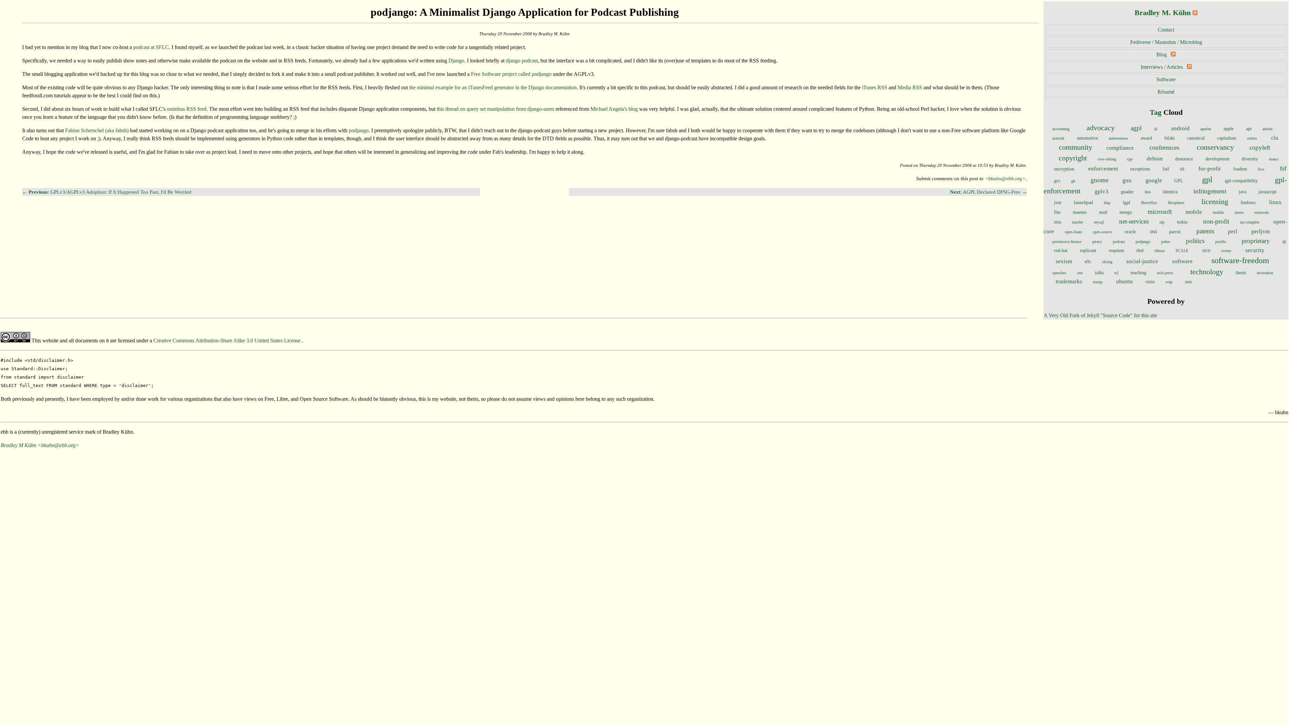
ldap (1107, 202)
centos (1252, 138)
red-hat (1060, 250)
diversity (1250, 158)
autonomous (1118, 138)
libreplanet (1176, 202)
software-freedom (1240, 260)
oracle (1130, 231)
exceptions (1140, 169)
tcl (1116, 273)
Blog (1161, 54)
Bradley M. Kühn (1163, 12)
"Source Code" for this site (1128, 315)
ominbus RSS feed (186, 109)
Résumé (1166, 92)
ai (1155, 128)
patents (1205, 231)
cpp (1130, 159)
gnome (1099, 180)
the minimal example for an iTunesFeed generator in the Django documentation (493, 87)
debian (1155, 158)
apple (1229, 128)
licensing (1214, 202)
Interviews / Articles (1162, 67)
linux (1275, 202)
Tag (1155, 112)
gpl (1207, 179)
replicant (1088, 250)
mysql (1099, 222)
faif (1165, 169)
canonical (1196, 138)
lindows (1248, 202)
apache (1205, 129)
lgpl (1126, 202)
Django (456, 60)
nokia (1182, 222)
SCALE (1182, 250)
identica (1170, 191)
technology (1206, 272)
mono (1239, 212)
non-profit (1216, 221)
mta (1057, 222)
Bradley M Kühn (18, 445)
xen (1188, 281)
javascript (1267, 191)
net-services (1134, 221)
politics (1195, 240)
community (1075, 147)
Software (1166, 79)
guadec (1127, 191)
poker (1165, 241)
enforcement (1103, 168)
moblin (1218, 212)
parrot (1175, 231)
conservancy (1215, 147)
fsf (1283, 168)
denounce (1184, 158)
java (1242, 191)
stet (1080, 273)
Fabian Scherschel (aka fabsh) (97, 130)
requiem (1116, 250)
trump (1097, 282)
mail (1103, 212)
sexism (1064, 261)
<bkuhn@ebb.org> (1005, 178)
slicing (1107, 261)
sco (1206, 250)
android (1180, 128)
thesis (1241, 272)
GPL (1178, 180)
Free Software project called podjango (511, 74)
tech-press (1165, 273)
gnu (1127, 180)
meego (1125, 212)
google (1154, 180)
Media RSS (910, 87)
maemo (1080, 212)
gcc (1057, 180)
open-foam (1073, 232)
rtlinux (1159, 250)
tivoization (1265, 273)
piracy (1097, 241)
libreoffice (1149, 202)
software (1182, 261)
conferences (1164, 147)
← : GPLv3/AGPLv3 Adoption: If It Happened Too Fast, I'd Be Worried (106, 192)
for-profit (1209, 168)
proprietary (1256, 240)
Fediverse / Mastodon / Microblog (1166, 42)
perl (1232, 231)
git (1073, 181)
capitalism (1226, 138)
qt (1284, 241)
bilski (1169, 138)
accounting (1060, 129)
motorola (1261, 212)
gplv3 (1101, 191)
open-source (1102, 232)
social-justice (1142, 261)
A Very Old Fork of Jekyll (1071, 315)
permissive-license (1067, 241)
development (1217, 158)
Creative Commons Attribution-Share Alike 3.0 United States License (227, 340)
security (1254, 250)
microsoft (1160, 211)
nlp (1161, 222)
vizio (1150, 281)
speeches (1059, 273)
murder (1077, 222)
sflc (1088, 261)
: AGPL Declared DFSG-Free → (988, 192)
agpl (1136, 128)
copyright (1073, 158)
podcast (1119, 241)
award (1146, 138)
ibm (1148, 192)
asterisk (1058, 138)
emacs (1274, 159)
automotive (1087, 138)
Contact (1166, 30)
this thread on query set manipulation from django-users (495, 109)
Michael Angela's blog (614, 109)
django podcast (522, 60)
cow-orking (1107, 159)
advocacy (1101, 128)
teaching (1138, 272)
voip (1169, 282)
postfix (1220, 241)
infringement (1209, 191)
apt (1249, 128)
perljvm (1260, 231)
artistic (1267, 129)
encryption (1064, 169)
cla (1274, 138)
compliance (1120, 148)
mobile (1194, 212)
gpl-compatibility (1241, 180)
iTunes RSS (874, 87)
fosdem (1240, 169)
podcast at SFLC (151, 47)
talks (1099, 272)
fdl (1182, 169)
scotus (1226, 250)
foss (1261, 169)
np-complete (1249, 222)
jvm (1057, 202)
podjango (1143, 241)
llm (1057, 212)
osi (1153, 231)
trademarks (1069, 281)
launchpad (1083, 202)
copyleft (1259, 147)
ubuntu (1124, 281)
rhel (1140, 250)
